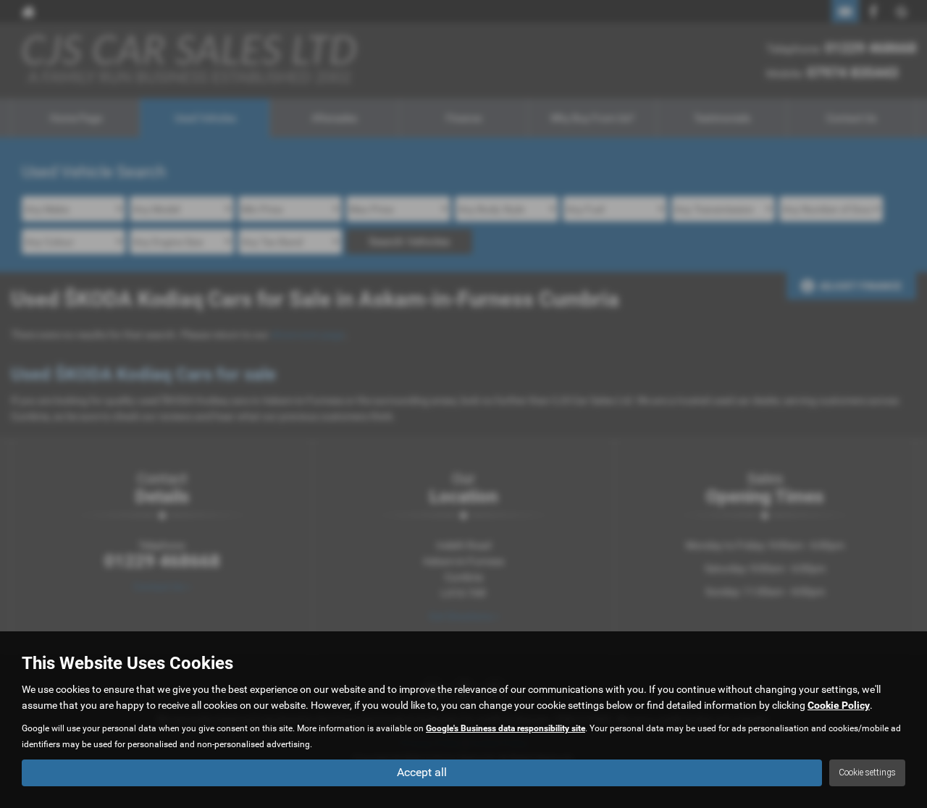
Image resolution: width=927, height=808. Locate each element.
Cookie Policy (839, 705)
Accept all (422, 772)
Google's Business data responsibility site (505, 728)
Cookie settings (867, 772)
